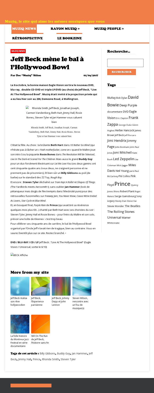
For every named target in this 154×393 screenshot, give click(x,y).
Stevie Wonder (115, 206)
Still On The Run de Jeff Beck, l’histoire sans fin (40, 339)
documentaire (114, 111)
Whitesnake (113, 222)
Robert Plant (127, 191)
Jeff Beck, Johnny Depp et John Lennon (60, 301)
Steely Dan (120, 200)
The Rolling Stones (120, 211)
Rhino (116, 191)
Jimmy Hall (24, 359)
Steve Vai (132, 200)
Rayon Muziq (65, 28)
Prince (36, 359)
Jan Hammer (79, 353)
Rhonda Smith (50, 359)
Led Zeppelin (123, 159)
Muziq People (109, 28)
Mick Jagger (122, 165)
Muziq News (24, 29)
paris (131, 171)
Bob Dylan (121, 97)
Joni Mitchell (122, 152)
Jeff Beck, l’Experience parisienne (37, 301)
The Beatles (132, 206)
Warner (126, 217)
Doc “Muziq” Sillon (28, 75)
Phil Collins (124, 176)
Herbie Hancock (124, 130)
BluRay (111, 97)
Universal (114, 217)
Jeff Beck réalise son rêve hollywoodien (19, 301)
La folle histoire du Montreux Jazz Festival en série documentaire (20, 341)
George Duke (125, 125)
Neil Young (122, 171)
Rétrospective (27, 38)
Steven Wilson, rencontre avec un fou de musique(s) (80, 303)
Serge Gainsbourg (125, 196)
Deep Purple (128, 105)
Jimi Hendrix (116, 140)
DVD (126, 111)
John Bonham (122, 147)
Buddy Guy (63, 353)
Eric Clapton (122, 118)
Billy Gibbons (47, 353)
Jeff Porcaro (130, 135)
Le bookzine (69, 38)
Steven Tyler (68, 359)
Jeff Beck (119, 135)
